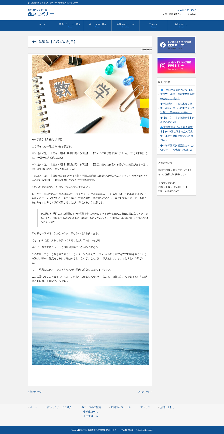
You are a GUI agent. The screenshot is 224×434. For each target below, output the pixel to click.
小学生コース (90, 416)
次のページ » (145, 391)
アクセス (145, 407)
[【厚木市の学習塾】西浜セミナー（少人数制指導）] (41, 14)
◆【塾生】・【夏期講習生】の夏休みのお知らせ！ (177, 120)
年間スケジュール (121, 407)
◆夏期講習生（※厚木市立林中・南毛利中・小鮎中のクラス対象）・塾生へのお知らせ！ (177, 108)
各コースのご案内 (91, 407)
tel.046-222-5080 (186, 10)
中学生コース (90, 411)
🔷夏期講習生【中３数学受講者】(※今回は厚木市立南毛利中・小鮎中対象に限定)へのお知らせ (176, 134)
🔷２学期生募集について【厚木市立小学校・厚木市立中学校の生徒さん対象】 (177, 94)
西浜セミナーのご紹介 (59, 407)
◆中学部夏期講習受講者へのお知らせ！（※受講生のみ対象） (177, 147)
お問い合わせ (167, 407)
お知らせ (192, 14)
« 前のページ (35, 391)
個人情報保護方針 (173, 14)
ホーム (33, 407)
